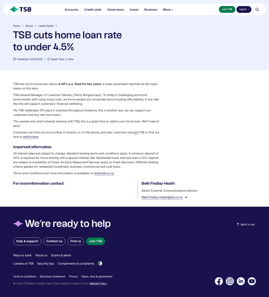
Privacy (73, 276)
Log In (243, 9)
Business (150, 9)
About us (41, 255)
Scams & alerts (61, 255)
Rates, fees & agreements (97, 276)
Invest (134, 9)
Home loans (115, 9)
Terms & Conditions (24, 276)
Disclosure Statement (52, 276)
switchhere (30, 137)
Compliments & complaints (76, 263)
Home (16, 25)
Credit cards (93, 9)
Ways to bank (22, 255)
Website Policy (98, 283)
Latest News (45, 25)
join (135, 132)
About (29, 25)
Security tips (45, 263)
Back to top (248, 224)
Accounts (72, 9)
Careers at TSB (23, 263)
